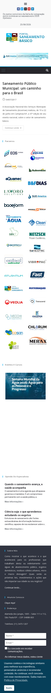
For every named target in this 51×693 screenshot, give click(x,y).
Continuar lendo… (13, 587)
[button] (25, 3)
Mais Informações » (14, 502)
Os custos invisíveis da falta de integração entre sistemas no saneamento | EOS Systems (23, 16)
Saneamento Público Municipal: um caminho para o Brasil (22, 88)
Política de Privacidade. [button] (16, 680)
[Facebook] (18, 8)
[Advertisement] (25, 441)
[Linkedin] (32, 8)
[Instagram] (25, 8)
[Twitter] (22, 8)
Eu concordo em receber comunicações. (19, 650)
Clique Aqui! (10, 603)
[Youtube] (29, 8)
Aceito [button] (9, 688)
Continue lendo (14, 127)
